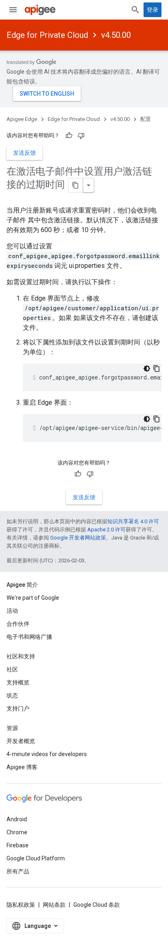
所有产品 (18, 871)
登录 (152, 10)
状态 (12, 695)
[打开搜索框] (135, 10)
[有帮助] (69, 135)
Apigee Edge (22, 119)
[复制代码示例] (156, 368)
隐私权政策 (21, 904)
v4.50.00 (116, 35)
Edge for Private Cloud (47, 35)
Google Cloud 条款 (96, 904)
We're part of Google (33, 597)
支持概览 (18, 682)
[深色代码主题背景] (147, 368)
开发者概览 (21, 741)
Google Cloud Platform (36, 858)
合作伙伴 (18, 624)
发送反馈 (24, 152)
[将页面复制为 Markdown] (76, 185)
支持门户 (18, 708)
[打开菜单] (13, 10)
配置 (145, 119)
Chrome (17, 832)
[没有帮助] (81, 135)
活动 (12, 610)
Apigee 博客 (22, 767)
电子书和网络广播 (29, 637)
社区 (12, 669)
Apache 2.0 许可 (106, 529)
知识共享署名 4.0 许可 (133, 521)
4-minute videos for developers (47, 754)
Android (17, 819)
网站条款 (54, 904)
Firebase (18, 845)
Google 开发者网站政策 (78, 538)
